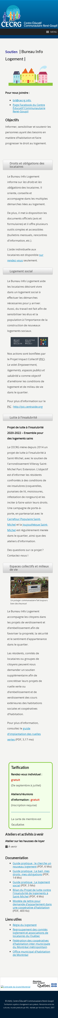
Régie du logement (25, 925)
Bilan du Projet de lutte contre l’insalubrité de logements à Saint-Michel (32, 893)
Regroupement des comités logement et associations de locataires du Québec (30, 933)
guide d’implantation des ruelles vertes (24, 733)
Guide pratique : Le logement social (31, 883)
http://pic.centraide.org (28, 406)
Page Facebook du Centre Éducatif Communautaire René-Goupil (29, 108)
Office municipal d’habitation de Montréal (31, 953)
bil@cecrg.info (22, 100)
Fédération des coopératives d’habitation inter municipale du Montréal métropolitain (31, 944)
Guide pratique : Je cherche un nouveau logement (32, 864)
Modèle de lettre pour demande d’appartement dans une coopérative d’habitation (32, 904)
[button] (53, 32)
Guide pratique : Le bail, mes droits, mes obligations (31, 872)
